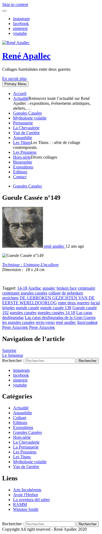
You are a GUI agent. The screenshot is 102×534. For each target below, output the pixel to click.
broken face (67, 288)
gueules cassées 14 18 (56, 312)
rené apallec (66, 322)
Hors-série (22, 157)
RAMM (20, 504)
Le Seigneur (12, 355)
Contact (19, 176)
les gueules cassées (18, 322)
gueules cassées (23, 312)
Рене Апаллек (42, 327)
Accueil (19, 93)
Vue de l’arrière (26, 132)
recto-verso (45, 322)
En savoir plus (14, 78)
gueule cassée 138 (55, 307)
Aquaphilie (22, 137)
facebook (21, 23)
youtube (20, 33)
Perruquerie (23, 123)
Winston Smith (25, 509)
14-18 (22, 288)
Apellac (34, 288)
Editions (20, 172)
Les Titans (22, 142)
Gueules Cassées (27, 113)
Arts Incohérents (27, 489)
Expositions (23, 167)
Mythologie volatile (30, 118)
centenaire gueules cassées (24, 293)
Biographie (22, 162)
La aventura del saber (31, 499)
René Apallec (26, 56)
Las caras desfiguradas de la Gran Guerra (60, 317)
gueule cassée (27, 307)
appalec (48, 288)
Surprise (9, 350)
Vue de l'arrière (26, 466)
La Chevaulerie (26, 127)
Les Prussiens (24, 152)
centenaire (86, 288)
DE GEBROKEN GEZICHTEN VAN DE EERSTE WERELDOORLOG (48, 300)
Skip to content (15, 4)
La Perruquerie (26, 447)
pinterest (20, 28)
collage (54, 293)
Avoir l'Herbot (25, 494)
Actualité (21, 98)
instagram (21, 18)
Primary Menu (15, 84)
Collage (19, 417)
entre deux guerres (73, 302)
